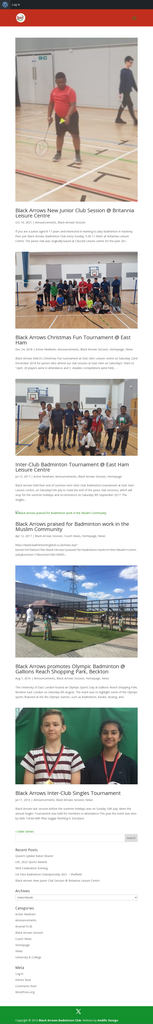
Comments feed (25, 986)
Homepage (117, 349)
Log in (16, 4)
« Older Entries (24, 831)
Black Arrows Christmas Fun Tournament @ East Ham (73, 340)
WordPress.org (24, 992)
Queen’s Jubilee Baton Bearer (34, 856)
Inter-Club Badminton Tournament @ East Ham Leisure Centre (72, 467)
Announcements (45, 222)
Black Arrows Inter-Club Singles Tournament (68, 793)
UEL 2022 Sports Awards (31, 862)
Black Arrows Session (71, 222)
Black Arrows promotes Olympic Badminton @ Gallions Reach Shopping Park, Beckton (70, 669)
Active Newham (46, 349)
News (129, 349)
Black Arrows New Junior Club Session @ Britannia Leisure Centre (74, 213)
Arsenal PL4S (23, 926)
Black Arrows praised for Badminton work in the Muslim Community (72, 526)
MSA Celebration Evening (31, 868)
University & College (28, 957)
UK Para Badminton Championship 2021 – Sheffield (48, 874)
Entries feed (23, 980)
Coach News (72, 536)
